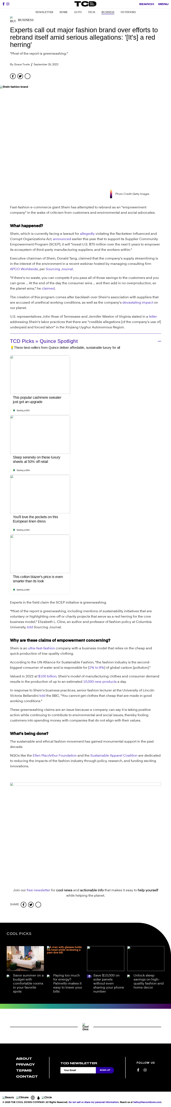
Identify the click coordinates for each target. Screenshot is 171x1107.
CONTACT (27, 1076)
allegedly (87, 234)
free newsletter (38, 890)
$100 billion (47, 676)
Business (108, 12)
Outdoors (128, 12)
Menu (163, 4)
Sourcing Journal (59, 269)
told (30, 627)
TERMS (24, 1070)
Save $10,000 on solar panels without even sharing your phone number (108, 983)
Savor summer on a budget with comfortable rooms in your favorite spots (28, 983)
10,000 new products (100, 682)
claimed (48, 288)
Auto (78, 12)
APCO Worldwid (23, 269)
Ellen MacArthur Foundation (55, 755)
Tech (91, 12)
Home (64, 12)
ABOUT (24, 1059)
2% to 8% (96, 668)
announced (62, 239)
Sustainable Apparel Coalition (113, 755)
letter (153, 316)
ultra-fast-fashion (41, 648)
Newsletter (44, 12)
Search (146, 4)
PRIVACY (25, 1064)
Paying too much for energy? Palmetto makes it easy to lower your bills (67, 983)
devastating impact (137, 302)
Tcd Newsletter (78, 1063)
